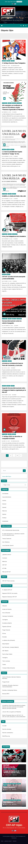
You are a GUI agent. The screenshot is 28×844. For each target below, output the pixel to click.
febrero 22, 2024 (7, 112)
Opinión (8, 149)
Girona (4, 633)
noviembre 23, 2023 (8, 156)
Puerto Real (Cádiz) (7, 654)
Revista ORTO (5, 693)
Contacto (4, 558)
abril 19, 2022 (6, 441)
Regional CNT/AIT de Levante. (10, 593)
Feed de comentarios (7, 732)
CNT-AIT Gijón (7, 17)
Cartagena (5, 619)
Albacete (4, 605)
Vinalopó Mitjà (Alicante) (8, 668)
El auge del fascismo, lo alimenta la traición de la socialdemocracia (11, 772)
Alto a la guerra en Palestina (14, 711)
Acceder (4, 725)
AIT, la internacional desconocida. (10, 530)
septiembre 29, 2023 (8, 325)
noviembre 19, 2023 (8, 238)
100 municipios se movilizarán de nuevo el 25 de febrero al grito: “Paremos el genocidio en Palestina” (13, 107)
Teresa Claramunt (6, 538)
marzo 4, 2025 (7, 789)
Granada (4, 637)
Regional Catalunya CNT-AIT (9, 596)
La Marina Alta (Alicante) (8, 640)
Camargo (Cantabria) (7, 616)
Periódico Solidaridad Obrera (9, 690)
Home (2, 841)
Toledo (4, 664)
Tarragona (4, 657)
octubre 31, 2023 (7, 281)
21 (17, 455)
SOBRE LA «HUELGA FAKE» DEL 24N (14, 196)
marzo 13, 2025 (8, 760)
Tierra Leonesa (6, 661)
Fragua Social (5, 682)
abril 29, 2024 (6, 65)
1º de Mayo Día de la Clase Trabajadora (13, 63)
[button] (20, 25)
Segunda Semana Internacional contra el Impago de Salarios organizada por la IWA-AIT (14, 390)
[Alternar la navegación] (26, 26)
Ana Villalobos (6, 542)
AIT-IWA (4, 568)
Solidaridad (19, 103)
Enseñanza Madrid (7, 623)
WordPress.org (6, 736)
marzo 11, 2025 (8, 774)
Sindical (12, 60)
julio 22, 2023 (6, 367)
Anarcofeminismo (6, 497)
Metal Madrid (5, 643)
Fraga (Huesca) (6, 630)
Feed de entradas (6, 729)
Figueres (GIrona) (6, 626)
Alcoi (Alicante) (6, 612)
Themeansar (14, 837)
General (3, 60)
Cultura (4, 500)
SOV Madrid (5, 650)
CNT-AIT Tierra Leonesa (8, 580)
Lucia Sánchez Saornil (7, 545)
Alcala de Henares (6, 609)
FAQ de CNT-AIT (6, 571)
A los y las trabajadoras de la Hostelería (14, 236)
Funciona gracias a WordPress (9, 836)
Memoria (8, 274)
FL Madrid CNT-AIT (7, 589)
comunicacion (15, 65)
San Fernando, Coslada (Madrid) (10, 647)
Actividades (4, 103)
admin (15, 112)
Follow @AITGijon (6, 476)
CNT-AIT (4, 565)
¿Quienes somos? (6, 554)
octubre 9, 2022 (7, 394)
